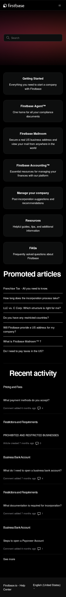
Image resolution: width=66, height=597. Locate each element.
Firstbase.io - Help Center (14, 587)
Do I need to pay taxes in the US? (23, 351)
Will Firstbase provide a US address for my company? (29, 329)
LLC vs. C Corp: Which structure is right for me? (32, 308)
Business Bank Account (16, 457)
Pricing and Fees (12, 387)
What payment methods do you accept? (26, 400)
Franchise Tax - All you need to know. (25, 288)
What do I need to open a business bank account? (32, 470)
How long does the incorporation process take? (31, 298)
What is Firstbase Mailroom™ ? (22, 341)
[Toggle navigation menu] (59, 5)
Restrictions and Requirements (20, 422)
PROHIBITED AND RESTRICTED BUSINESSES (31, 435)
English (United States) (46, 585)
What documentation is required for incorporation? (32, 505)
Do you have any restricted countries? (26, 317)
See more (9, 559)
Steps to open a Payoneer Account (23, 540)
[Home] (13, 5)
